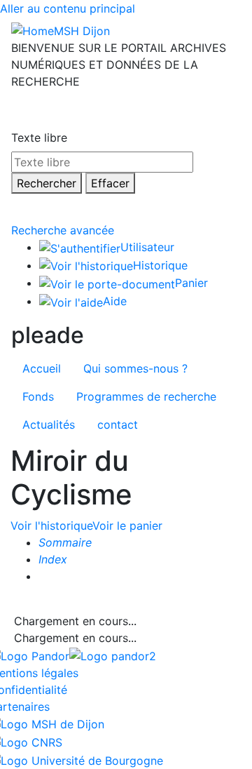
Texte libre (39, 138)
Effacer (110, 183)
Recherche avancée (62, 230)
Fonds (38, 396)
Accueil (41, 368)
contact (117, 424)
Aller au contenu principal (67, 8)
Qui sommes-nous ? (135, 368)
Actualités (48, 424)
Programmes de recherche (146, 396)
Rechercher (46, 183)
